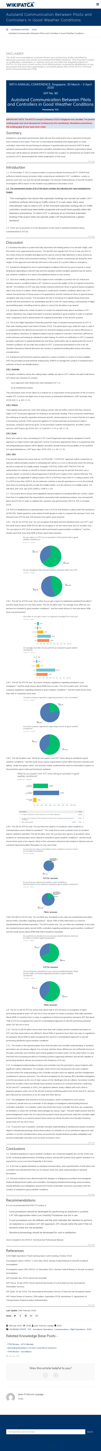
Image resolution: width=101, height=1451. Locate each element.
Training (27, 1436)
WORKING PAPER (17, 1329)
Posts (20, 1398)
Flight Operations (77, 1329)
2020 (34, 29)
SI (22, 1436)
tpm (66, 1436)
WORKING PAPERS (20, 29)
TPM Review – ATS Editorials (20, 1344)
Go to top (91, 161)
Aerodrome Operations (43, 1329)
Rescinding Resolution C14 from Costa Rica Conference (32, 1348)
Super (33, 1436)
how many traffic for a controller (50, 1436)
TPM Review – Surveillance (19, 1351)
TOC (29, 1329)
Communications (61, 1329)
